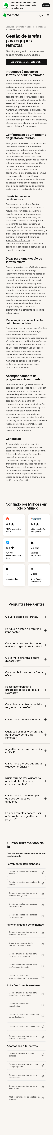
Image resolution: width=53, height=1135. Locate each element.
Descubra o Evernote (15, 27)
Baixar (46, 5)
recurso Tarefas (14, 166)
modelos (18, 283)
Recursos (40, 344)
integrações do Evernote (18, 240)
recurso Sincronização (17, 211)
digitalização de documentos (20, 397)
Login (40, 15)
